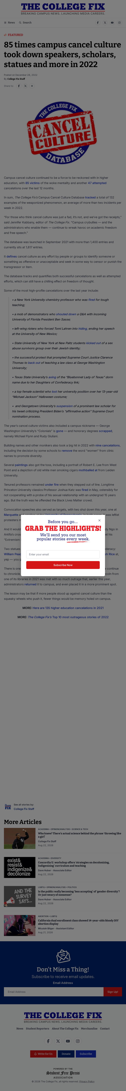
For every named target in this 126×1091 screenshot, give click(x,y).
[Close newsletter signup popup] (99, 520)
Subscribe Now (63, 565)
